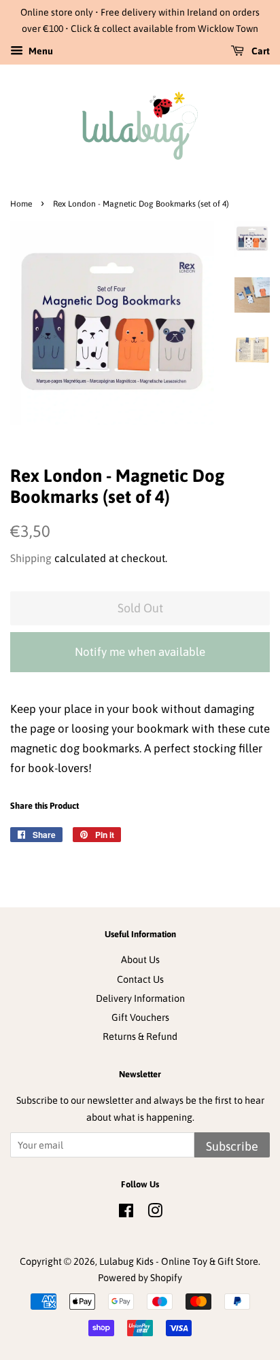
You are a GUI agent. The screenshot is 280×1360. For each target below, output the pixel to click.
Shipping (31, 558)
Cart (259, 51)
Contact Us (140, 979)
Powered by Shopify (140, 1277)
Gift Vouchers (140, 1017)
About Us (140, 959)
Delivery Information (140, 998)
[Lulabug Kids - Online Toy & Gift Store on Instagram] (154, 1213)
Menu (40, 51)
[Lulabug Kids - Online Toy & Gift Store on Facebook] (126, 1213)
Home (21, 204)
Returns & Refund (140, 1036)
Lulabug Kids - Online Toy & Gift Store (178, 1261)
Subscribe (232, 1146)
